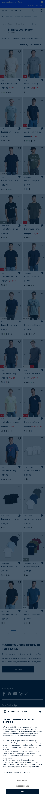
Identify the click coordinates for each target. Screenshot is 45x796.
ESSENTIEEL (22, 781)
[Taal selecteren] (40, 712)
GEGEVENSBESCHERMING (12, 772)
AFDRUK (27, 772)
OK (22, 792)
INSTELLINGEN (22, 786)
